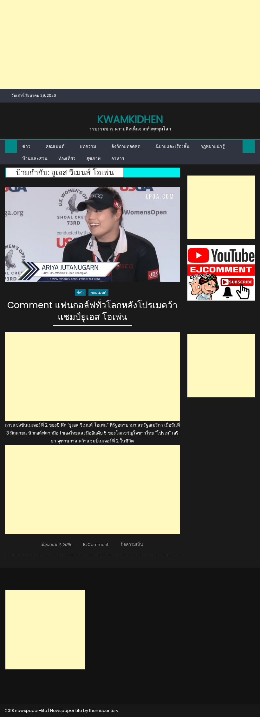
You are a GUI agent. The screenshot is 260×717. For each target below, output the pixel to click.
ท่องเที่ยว (66, 158)
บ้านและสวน (35, 158)
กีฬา (80, 292)
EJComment (95, 544)
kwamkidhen (130, 119)
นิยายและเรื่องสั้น (173, 146)
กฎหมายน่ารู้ (212, 146)
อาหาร (117, 158)
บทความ (88, 146)
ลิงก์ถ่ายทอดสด (125, 146)
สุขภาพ (93, 158)
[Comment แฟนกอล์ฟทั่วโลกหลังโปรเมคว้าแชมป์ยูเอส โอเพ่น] (92, 234)
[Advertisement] (130, 44)
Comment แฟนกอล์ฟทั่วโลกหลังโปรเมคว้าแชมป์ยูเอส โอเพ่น (92, 311)
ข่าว (26, 146)
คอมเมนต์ (55, 146)
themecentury (103, 710)
